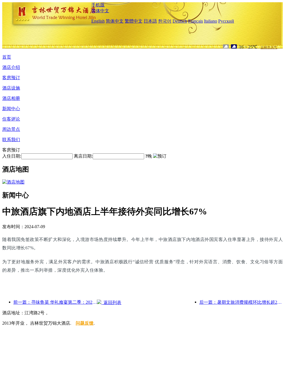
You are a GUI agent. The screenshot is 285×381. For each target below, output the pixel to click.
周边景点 (11, 129)
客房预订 (11, 77)
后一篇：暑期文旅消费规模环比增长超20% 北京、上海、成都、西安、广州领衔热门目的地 (241, 302)
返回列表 (111, 302)
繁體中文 (133, 21)
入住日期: (11, 156)
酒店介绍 (11, 67)
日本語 (150, 21)
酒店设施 (11, 88)
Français (195, 21)
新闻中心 (11, 108)
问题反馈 (85, 323)
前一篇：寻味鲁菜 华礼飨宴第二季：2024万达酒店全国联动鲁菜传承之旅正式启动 (55, 302)
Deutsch (180, 21)
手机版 (98, 5)
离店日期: (83, 156)
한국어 (164, 21)
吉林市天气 (269, 47)
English (98, 21)
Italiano (210, 21)
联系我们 (11, 139)
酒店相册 (11, 98)
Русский (226, 21)
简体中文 (100, 10)
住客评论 (11, 119)
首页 (6, 57)
